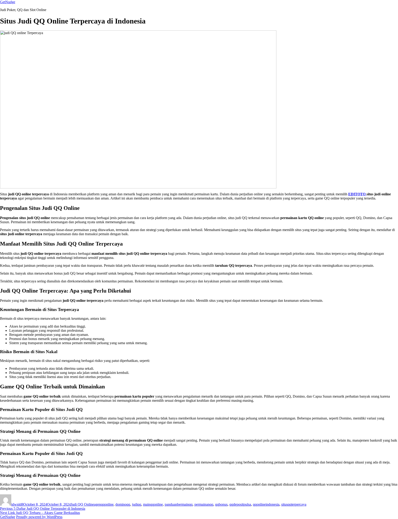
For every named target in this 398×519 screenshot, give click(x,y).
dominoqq (122, 504)
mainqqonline (153, 504)
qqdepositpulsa (240, 504)
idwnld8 (17, 504)
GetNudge (7, 2)
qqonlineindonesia (266, 504)
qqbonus (221, 504)
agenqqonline (104, 504)
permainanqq (203, 504)
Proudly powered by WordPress (39, 517)
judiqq (136, 504)
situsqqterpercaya (293, 504)
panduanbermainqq (179, 504)
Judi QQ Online (82, 504)
